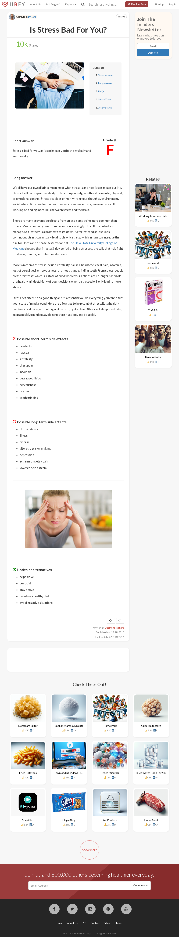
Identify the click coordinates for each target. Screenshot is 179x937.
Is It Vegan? (53, 4)
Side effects (105, 99)
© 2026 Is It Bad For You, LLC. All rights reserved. (89, 933)
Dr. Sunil (32, 17)
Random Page (138, 4)
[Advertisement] (76, 659)
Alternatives (105, 107)
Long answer (105, 83)
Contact (95, 922)
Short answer (105, 75)
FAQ (84, 922)
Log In (172, 4)
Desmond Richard (114, 627)
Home (60, 922)
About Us (35, 4)
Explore (70, 4)
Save (122, 16)
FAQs (101, 91)
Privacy (108, 922)
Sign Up (159, 4)
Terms (119, 922)
